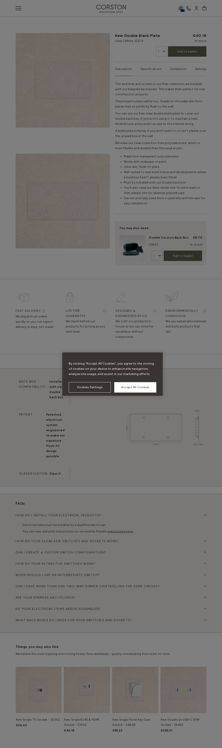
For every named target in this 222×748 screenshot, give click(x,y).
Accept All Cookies (135, 387)
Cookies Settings (90, 387)
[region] (112, 374)
